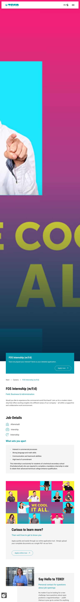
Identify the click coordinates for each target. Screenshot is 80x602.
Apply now (62, 368)
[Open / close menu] (73, 5)
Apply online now (21, 553)
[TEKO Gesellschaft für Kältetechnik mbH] (12, 5)
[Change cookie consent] (4, 595)
